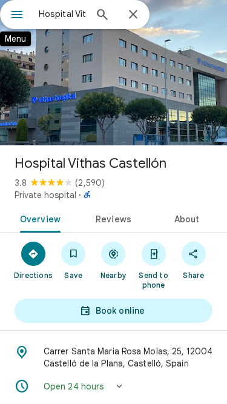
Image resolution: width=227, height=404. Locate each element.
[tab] (38, 218)
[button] (113, 386)
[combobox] (62, 14)
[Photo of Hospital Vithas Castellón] (113, 72)
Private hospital (45, 195)
